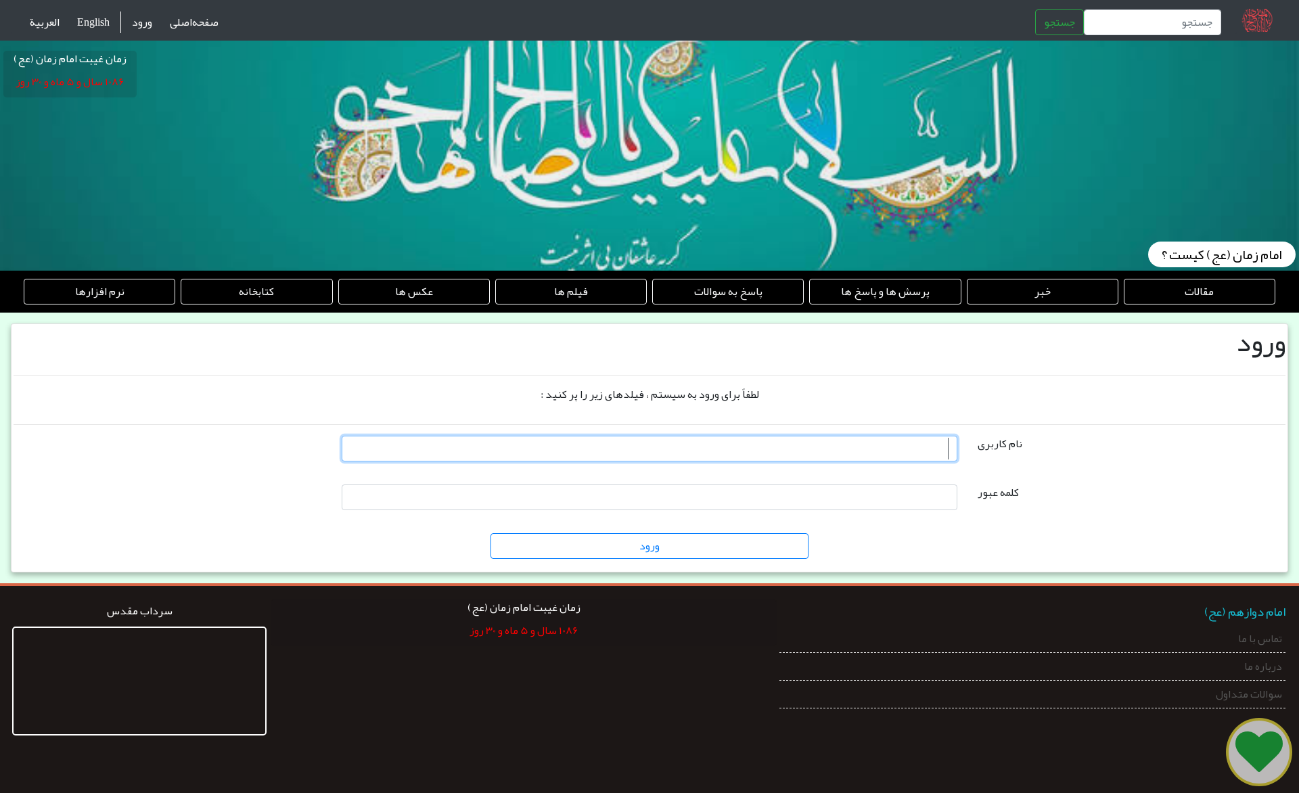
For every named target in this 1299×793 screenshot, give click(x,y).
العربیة (45, 22)
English (93, 22)
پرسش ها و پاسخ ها (885, 291)
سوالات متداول (1249, 695)
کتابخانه (256, 291)
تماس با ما (1260, 640)
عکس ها (414, 291)
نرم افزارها (99, 291)
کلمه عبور (998, 492)
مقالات (1199, 291)
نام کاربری (1000, 444)
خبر (1042, 291)
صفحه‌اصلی (194, 22)
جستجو (1059, 22)
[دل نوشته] (1259, 752)
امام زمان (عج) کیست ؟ (1222, 254)
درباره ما (1263, 667)
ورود (142, 22)
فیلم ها (571, 291)
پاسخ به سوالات (728, 291)
